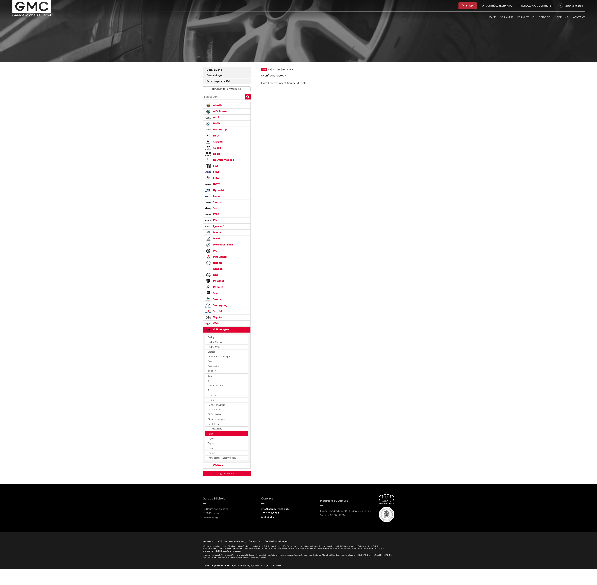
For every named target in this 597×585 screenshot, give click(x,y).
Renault (217, 287)
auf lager (277, 69)
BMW (216, 123)
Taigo (211, 433)
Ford (215, 172)
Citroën (217, 141)
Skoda (216, 299)
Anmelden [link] (228, 473)
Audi (215, 117)
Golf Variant (214, 366)
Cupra (216, 147)
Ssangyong (219, 305)
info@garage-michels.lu (275, 508)
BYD (215, 135)
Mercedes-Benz (222, 244)
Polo (210, 390)
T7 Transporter (215, 429)
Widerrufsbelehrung (235, 541)
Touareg (212, 448)
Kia (214, 220)
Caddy (211, 337)
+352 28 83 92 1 (270, 513)
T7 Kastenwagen (216, 419)
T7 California (214, 409)
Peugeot (218, 281)
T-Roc (211, 400)
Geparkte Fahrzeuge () (228, 89)
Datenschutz (256, 541)
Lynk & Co (219, 226)
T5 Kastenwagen (216, 404)
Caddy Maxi (214, 347)
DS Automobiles (223, 159)
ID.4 (210, 376)
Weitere (217, 465)
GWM (216, 184)
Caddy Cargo (215, 342)
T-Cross (212, 395)
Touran (211, 453)
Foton (216, 178)
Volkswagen (220, 329)
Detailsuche (214, 69)
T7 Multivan (214, 424)
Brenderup (219, 129)
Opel (215, 274)
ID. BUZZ (212, 371)
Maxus (217, 232)
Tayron (211, 438)
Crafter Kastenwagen (219, 356)
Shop (469, 5)
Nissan (217, 262)
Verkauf (506, 17)
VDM (215, 323)
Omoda (217, 268)
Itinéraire (269, 517)
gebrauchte (287, 69)
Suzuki (217, 311)
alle (269, 69)
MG (214, 250)
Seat (215, 293)
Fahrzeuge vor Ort (218, 81)
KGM (215, 214)
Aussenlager (214, 75)
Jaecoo (217, 202)
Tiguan (211, 443)
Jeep (215, 208)
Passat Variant (215, 385)
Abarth (217, 105)
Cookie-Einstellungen (276, 541)
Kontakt (578, 17)
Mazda (217, 238)
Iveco (216, 196)
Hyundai (218, 190)
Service (544, 17)
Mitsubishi (219, 256)
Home (492, 17)
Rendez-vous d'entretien (537, 5)
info (264, 69)
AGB (219, 541)
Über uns (561, 17)
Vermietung (526, 17)
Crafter (211, 351)
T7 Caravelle (214, 414)
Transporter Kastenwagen (222, 457)
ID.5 (210, 380)
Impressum (209, 541)
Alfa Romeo (220, 111)
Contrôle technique (499, 5)
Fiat (215, 165)
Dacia (216, 153)
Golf (210, 361)
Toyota (217, 317)
